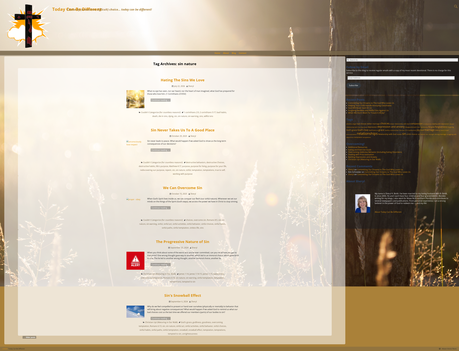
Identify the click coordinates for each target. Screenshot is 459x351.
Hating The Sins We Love (183, 79)
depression (372, 127)
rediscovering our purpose (152, 170)
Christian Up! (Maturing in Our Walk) (159, 274)
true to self (220, 170)
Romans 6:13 (155, 326)
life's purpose (162, 166)
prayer (447, 130)
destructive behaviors (195, 162)
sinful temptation (181, 227)
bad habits (221, 112)
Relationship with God (387, 134)
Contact (242, 53)
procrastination (351, 134)
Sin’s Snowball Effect (182, 295)
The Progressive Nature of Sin (182, 241)
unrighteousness (189, 333)
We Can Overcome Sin (182, 187)
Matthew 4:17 (175, 166)
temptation (197, 170)
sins (201, 116)
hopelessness (412, 130)
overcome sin (200, 220)
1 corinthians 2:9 (191, 112)
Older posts (29, 337)
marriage (429, 129)
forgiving (451, 127)
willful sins (208, 116)
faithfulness (424, 127)
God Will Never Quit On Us (360, 108)
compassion (416, 123)
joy (418, 129)
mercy (437, 130)
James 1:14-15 (196, 274)
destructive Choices (215, 162)
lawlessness (218, 274)
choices (189, 220)
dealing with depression (440, 124)
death (155, 116)
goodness (206, 322)
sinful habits (219, 224)
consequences (427, 124)
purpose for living (199, 166)
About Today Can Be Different (388, 212)
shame (399, 134)
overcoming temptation (151, 278)
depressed (364, 127)
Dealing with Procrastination (361, 154)
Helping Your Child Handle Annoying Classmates (370, 105)
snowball (184, 330)
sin (175, 116)
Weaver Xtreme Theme (449, 349)
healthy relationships (392, 130)
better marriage (373, 124)
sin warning (193, 116)
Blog (234, 53)
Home (217, 53)
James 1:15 (207, 274)
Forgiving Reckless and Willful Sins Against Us (368, 110)
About (226, 53)
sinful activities (179, 224)
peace (442, 130)
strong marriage (440, 134)
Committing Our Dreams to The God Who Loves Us (371, 103)
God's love (363, 129)
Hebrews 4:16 (403, 130)
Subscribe (353, 85)
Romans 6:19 (169, 278)
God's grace (186, 322)
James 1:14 (184, 274)
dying (170, 116)
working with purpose (182, 174)
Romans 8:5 (212, 220)
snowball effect (195, 330)
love (422, 130)
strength (431, 134)
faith (418, 127)
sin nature (182, 116)
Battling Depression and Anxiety (362, 157)
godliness (197, 322)
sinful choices (207, 224)
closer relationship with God (400, 124)
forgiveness (441, 126)
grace (381, 129)
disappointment (411, 127)
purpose (186, 166)
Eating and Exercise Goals (359, 149)
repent (168, 170)
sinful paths (167, 227)
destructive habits (147, 166)
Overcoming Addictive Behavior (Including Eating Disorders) (375, 152)
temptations (208, 170)
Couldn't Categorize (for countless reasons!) (161, 112)
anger (354, 124)
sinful (188, 170)
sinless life (194, 227)
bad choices (362, 124)
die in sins (162, 116)
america (349, 124)
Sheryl (351, 169)
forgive (431, 127)
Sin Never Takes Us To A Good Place (183, 130)
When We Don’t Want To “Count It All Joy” (366, 112)
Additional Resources (357, 147)
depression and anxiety (391, 126)
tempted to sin (188, 281)
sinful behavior (193, 224)
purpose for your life (217, 166)
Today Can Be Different (16, 349)
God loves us (373, 130)
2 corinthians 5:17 (208, 112)
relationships (367, 133)
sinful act (168, 224)
